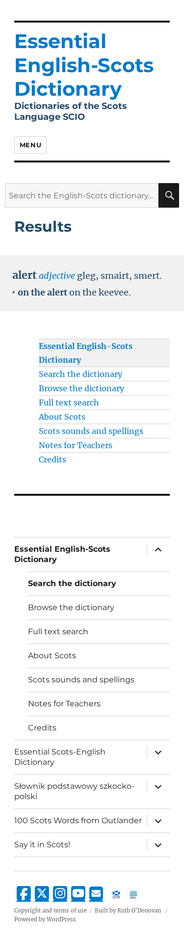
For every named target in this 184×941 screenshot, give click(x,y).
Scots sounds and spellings (91, 431)
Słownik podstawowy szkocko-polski (74, 791)
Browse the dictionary (81, 388)
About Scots (62, 417)
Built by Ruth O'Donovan (128, 910)
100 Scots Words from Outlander (78, 820)
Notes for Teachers (75, 445)
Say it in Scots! (42, 844)
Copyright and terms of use (50, 910)
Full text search (69, 402)
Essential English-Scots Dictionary (62, 554)
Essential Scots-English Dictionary (59, 757)
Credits (52, 459)
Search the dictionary (80, 374)
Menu (30, 145)
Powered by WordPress (45, 919)
